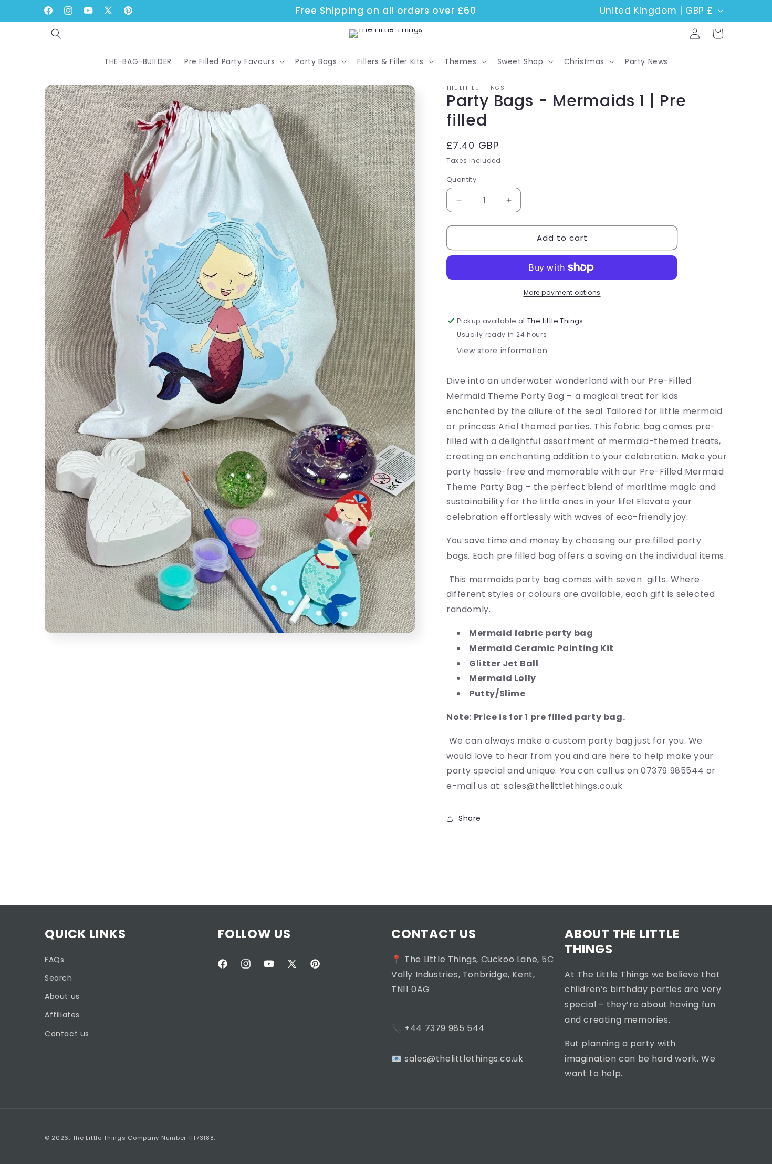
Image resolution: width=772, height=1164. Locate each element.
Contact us (67, 1033)
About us (62, 997)
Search (58, 978)
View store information (502, 350)
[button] (56, 33)
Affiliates (62, 1015)
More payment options (562, 292)
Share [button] (469, 818)
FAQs (54, 959)
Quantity (461, 179)
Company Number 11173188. (171, 1138)
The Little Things (99, 1138)
